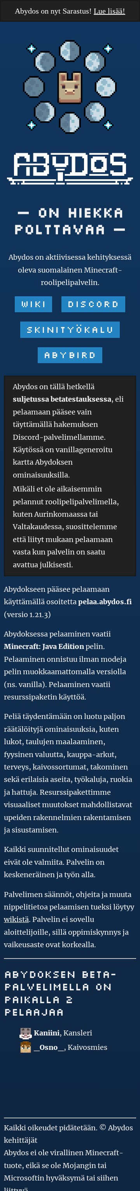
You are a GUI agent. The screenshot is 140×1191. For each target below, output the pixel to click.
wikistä (16, 919)
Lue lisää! (109, 11)
